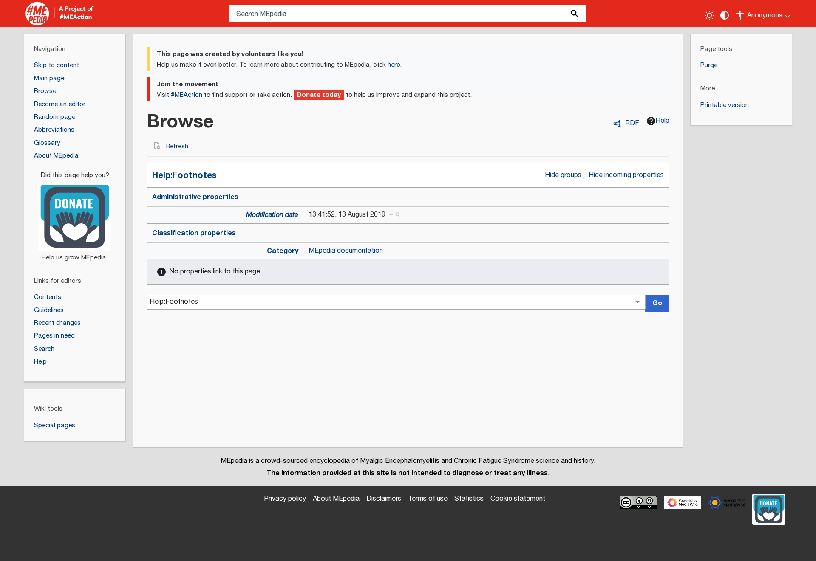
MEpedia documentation (346, 250)
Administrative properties (195, 197)
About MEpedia (336, 498)
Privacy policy (285, 498)
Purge (708, 65)
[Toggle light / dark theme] (709, 15)
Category (282, 251)
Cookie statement (517, 498)
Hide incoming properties (626, 175)
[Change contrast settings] (725, 15)
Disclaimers (383, 498)
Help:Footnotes (184, 175)
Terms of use (428, 498)
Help (662, 121)
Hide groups (563, 175)
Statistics (469, 498)
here (394, 65)
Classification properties (194, 233)
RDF (632, 123)
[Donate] (75, 212)
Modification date (272, 215)
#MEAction (186, 95)
